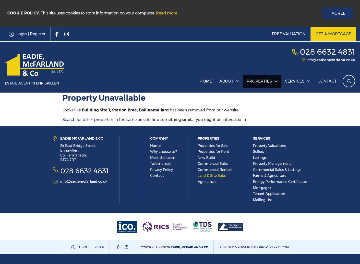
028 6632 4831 (327, 52)
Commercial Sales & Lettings (277, 170)
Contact (327, 81)
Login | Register (91, 247)
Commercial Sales (213, 163)
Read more (166, 13)
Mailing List (262, 200)
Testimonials (160, 163)
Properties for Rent (213, 151)
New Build (206, 158)
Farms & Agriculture (269, 175)
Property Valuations (269, 146)
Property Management (272, 163)
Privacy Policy (161, 170)
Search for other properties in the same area (104, 119)
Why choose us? (163, 151)
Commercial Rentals (215, 170)
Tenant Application (269, 194)
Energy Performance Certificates (280, 182)
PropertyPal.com (274, 247)
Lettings (259, 158)
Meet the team (162, 158)
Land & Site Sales (212, 175)
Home (206, 81)
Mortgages (262, 188)
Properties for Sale (213, 146)
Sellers (258, 151)
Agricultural (207, 182)
